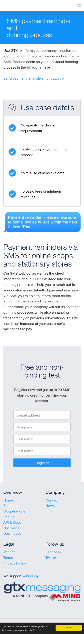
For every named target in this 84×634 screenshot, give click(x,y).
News (50, 505)
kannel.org (30, 576)
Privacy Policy (14, 563)
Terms (8, 557)
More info (37, 630)
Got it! (68, 627)
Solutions (10, 505)
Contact (51, 500)
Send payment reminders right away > (33, 78)
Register (42, 462)
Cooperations (14, 511)
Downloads (12, 533)
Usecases (11, 528)
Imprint (9, 552)
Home (8, 500)
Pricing (9, 517)
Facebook (53, 552)
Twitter (50, 557)
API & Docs (12, 522)
